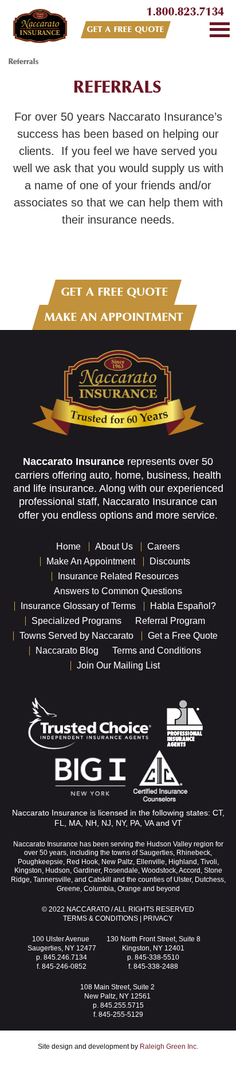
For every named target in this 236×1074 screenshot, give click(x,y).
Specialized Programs (76, 621)
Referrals (118, 87)
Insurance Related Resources (118, 576)
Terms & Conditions (100, 918)
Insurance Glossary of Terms (78, 606)
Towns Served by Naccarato (76, 636)
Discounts (170, 561)
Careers (163, 546)
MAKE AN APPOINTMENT (114, 317)
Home (68, 546)
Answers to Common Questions (118, 591)
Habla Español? (183, 606)
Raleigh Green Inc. (169, 1047)
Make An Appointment (90, 561)
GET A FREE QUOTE (125, 29)
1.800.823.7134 (186, 11)
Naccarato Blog (67, 650)
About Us (114, 546)
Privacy (158, 918)
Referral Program (170, 621)
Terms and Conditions (156, 650)
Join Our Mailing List (118, 665)
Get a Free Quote (183, 636)
